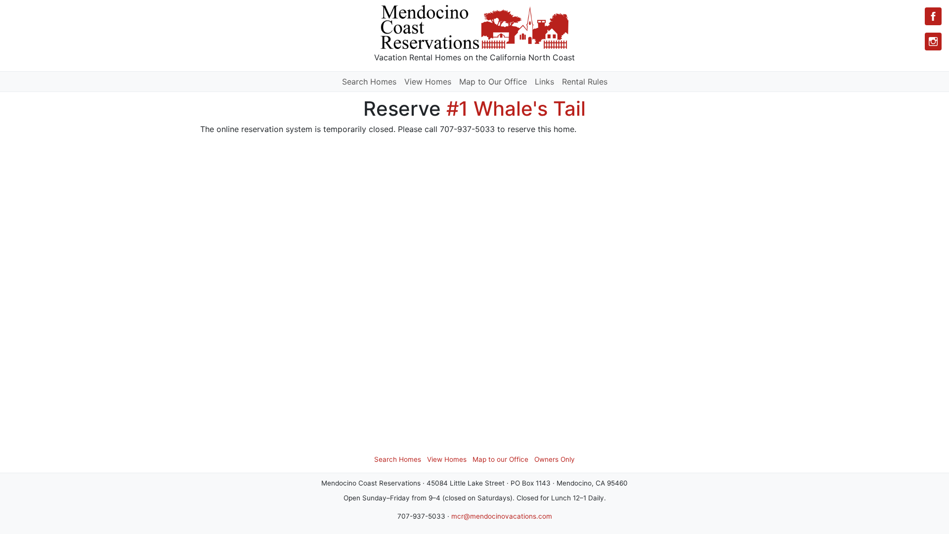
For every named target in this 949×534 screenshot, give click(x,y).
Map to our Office (500, 459)
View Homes (427, 82)
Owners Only (554, 459)
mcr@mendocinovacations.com (501, 516)
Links (544, 82)
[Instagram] (933, 41)
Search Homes (369, 82)
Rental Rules (584, 82)
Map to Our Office (493, 82)
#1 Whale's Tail (516, 108)
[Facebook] (933, 16)
